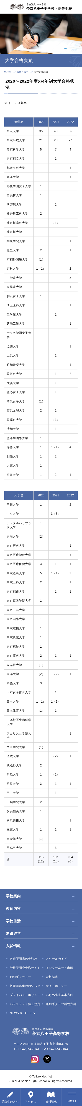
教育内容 (13, 908)
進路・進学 (22, 71)
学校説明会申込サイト (25, 968)
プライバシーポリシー (25, 995)
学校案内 (13, 896)
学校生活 (13, 921)
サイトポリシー (56, 986)
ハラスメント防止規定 (25, 1004)
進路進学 (13, 933)
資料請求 (52, 977)
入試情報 (13, 946)
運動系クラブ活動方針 (61, 1004)
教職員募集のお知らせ (25, 986)
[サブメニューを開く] (73, 896)
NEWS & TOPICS (22, 1013)
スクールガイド (56, 958)
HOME (7, 71)
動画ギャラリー (20, 977)
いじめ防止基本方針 (59, 995)
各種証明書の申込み (23, 958)
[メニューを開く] (72, 1097)
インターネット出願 (59, 968)
